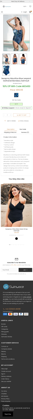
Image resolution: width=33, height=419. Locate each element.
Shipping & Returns (10, 132)
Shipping (4, 356)
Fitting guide (5, 331)
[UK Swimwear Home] (7, 6)
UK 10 (16, 104)
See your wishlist (6, 381)
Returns (3, 354)
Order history (5, 379)
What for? (11, 409)
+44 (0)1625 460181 (13, 309)
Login (25, 12)
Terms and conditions (8, 359)
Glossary (4, 334)
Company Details (6, 349)
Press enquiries (5, 401)
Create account (6, 371)
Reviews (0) (25, 132)
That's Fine (8, 414)
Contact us (4, 346)
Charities (4, 394)
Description (10, 129)
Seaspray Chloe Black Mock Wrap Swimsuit (16, 230)
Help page (4, 369)
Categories (4, 329)
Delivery (3, 351)
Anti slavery (4, 396)
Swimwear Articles (6, 337)
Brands (3, 324)
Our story (4, 391)
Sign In (3, 374)
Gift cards (4, 326)
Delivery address (6, 376)
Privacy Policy (5, 399)
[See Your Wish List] (30, 6)
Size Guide (17, 100)
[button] (9, 244)
